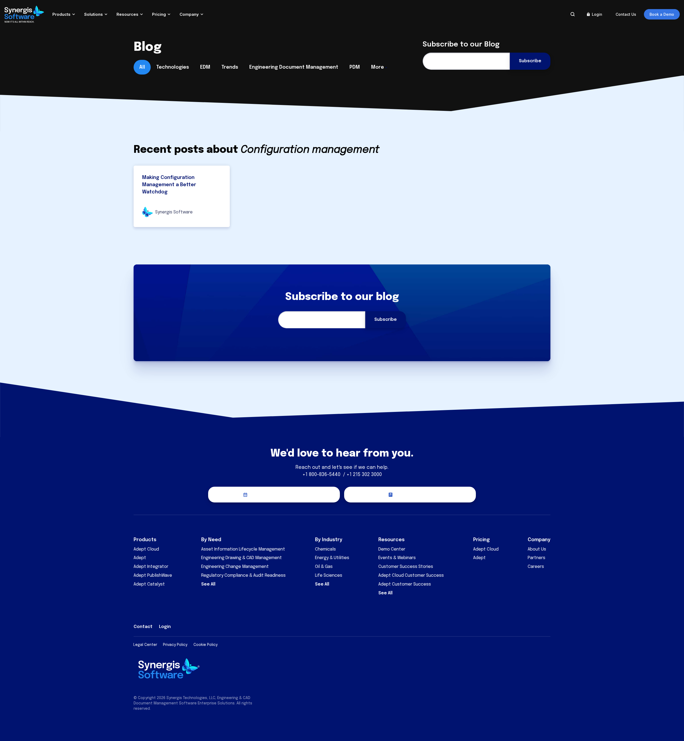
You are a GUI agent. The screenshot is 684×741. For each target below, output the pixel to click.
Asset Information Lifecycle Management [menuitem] (243, 549)
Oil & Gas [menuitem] (324, 566)
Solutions (93, 14)
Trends (229, 67)
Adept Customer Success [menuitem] (404, 584)
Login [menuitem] (165, 627)
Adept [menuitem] (140, 558)
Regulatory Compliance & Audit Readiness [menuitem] (243, 575)
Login (597, 14)
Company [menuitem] (539, 539)
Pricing (159, 14)
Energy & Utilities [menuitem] (332, 558)
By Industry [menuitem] (328, 539)
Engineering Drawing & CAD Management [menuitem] (241, 558)
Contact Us (626, 14)
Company (189, 14)
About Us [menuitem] (537, 549)
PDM (354, 67)
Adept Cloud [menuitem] (146, 549)
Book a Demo (662, 14)
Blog (148, 47)
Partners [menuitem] (536, 558)
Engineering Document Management (293, 67)
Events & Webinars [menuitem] (397, 558)
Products (61, 14)
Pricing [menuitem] (481, 539)
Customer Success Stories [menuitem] (405, 566)
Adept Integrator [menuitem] (151, 566)
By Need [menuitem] (211, 539)
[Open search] (572, 14)
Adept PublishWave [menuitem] (153, 575)
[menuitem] (508, 626)
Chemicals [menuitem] (325, 549)
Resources (127, 14)
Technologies (172, 67)
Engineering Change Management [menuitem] (235, 566)
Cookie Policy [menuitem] (205, 645)
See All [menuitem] (208, 584)
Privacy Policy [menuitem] (175, 645)
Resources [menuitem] (391, 539)
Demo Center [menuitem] (391, 549)
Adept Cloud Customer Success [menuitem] (411, 575)
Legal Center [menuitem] (145, 645)
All (142, 67)
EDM (205, 67)
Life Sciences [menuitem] (328, 575)
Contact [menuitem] (143, 627)
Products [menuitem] (145, 539)
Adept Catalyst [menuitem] (149, 584)
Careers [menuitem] (536, 566)
